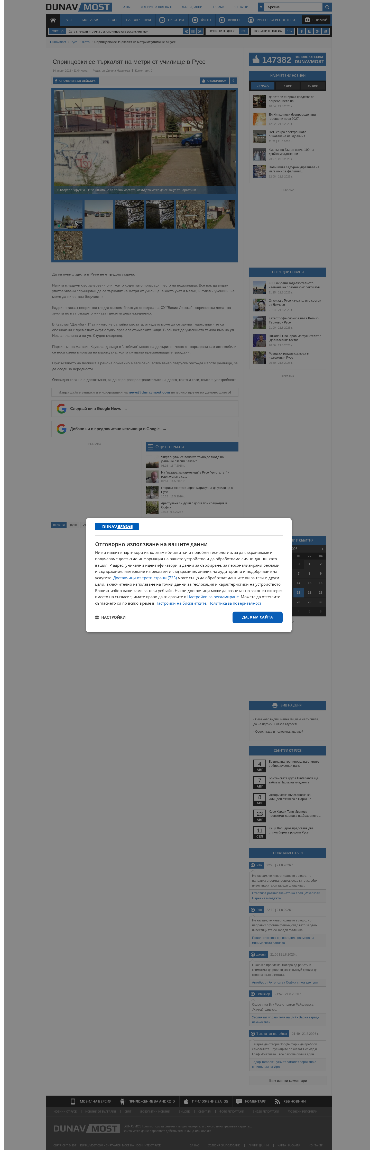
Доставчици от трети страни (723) (145, 578)
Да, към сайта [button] (257, 617)
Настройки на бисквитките (180, 603)
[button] (110, 617)
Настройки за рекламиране (213, 596)
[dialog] (189, 575)
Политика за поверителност (234, 603)
